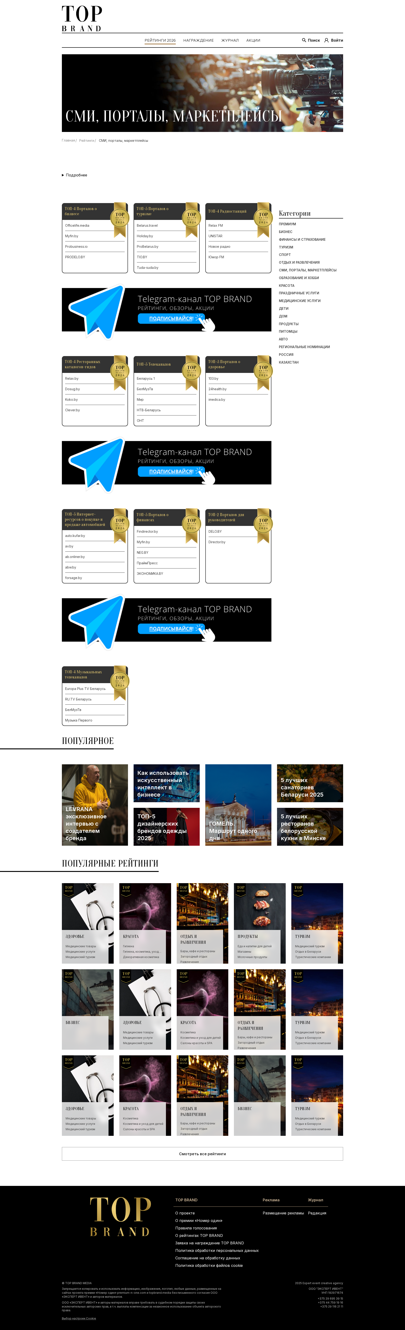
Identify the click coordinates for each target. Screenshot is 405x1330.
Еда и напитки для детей (255, 946)
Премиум (287, 224)
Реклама (271, 1200)
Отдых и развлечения (299, 262)
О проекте (185, 1213)
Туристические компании (313, 957)
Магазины (244, 951)
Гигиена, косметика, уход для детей (141, 951)
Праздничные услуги (299, 293)
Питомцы (288, 331)
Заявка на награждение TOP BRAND (209, 1243)
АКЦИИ (253, 40)
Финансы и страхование (302, 239)
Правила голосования (196, 1228)
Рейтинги (86, 140)
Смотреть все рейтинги (202, 1153)
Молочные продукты (252, 957)
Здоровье (75, 936)
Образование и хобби (299, 278)
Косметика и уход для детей (200, 1037)
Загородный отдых (193, 956)
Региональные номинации (304, 347)
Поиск (314, 40)
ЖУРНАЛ (230, 40)
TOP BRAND (186, 1200)
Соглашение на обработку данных (207, 1258)
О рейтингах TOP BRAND (199, 1235)
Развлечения (189, 961)
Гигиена (128, 946)
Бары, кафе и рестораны (197, 951)
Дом (283, 316)
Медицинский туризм (80, 957)
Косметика (188, 1032)
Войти (337, 40)
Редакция (317, 1213)
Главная (68, 140)
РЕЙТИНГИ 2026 (160, 40)
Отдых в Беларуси (308, 951)
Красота (286, 286)
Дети (284, 308)
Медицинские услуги (300, 301)
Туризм (286, 247)
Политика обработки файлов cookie (209, 1265)
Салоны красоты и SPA (196, 1043)
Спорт (285, 255)
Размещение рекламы (283, 1213)
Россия (286, 355)
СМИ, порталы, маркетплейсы (308, 270)
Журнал (315, 1200)
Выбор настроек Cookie (79, 1318)
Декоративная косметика (141, 957)
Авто (283, 339)
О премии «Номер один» (198, 1220)
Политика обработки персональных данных (217, 1250)
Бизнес (285, 232)
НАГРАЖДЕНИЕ (198, 40)
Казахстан (289, 362)
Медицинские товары (81, 946)
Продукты (289, 324)
